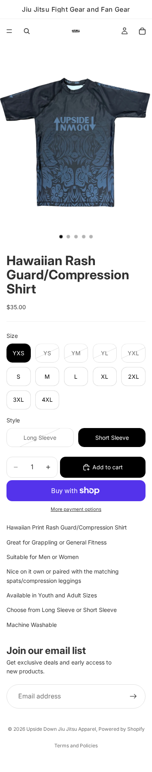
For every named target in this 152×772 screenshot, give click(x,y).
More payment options (76, 509)
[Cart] (142, 31)
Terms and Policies (76, 745)
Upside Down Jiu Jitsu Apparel (61, 729)
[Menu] (9, 31)
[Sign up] (133, 696)
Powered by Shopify (121, 729)
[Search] (27, 31)
